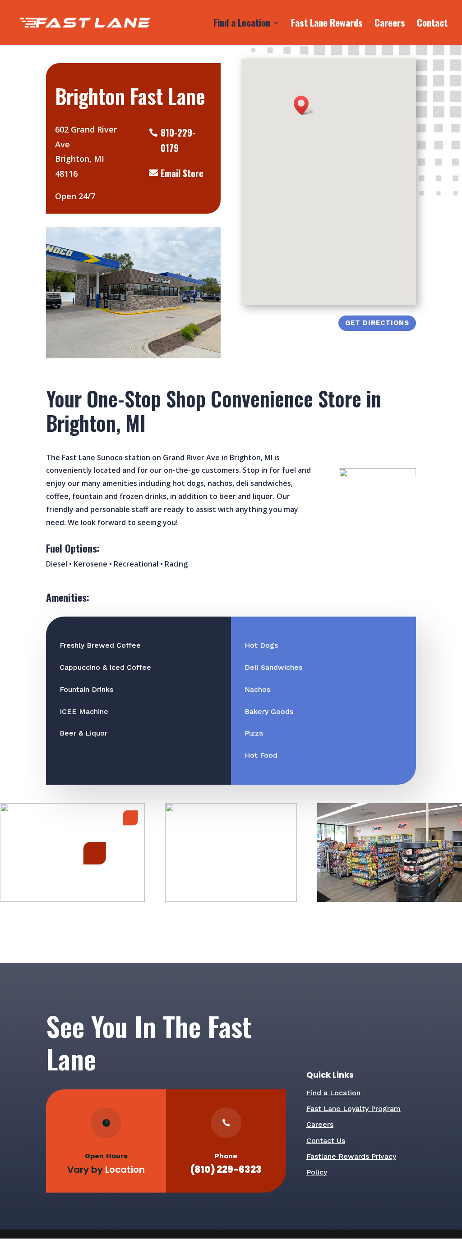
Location (125, 1169)
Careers (389, 24)
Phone (225, 1156)
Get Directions (377, 323)
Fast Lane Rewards (327, 24)
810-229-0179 (178, 140)
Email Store (182, 173)
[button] (304, 105)
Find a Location (241, 24)
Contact (432, 24)
